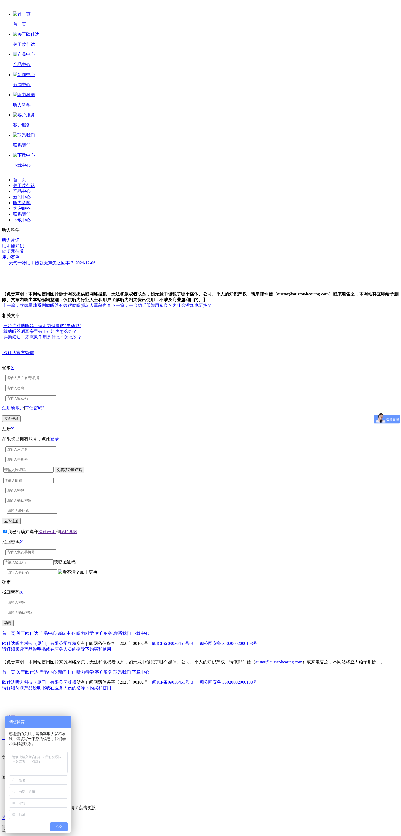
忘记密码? (34, 408)
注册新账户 (13, 408)
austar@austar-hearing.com (278, 662)
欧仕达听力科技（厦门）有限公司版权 (39, 643)
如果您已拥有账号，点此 (30, 439)
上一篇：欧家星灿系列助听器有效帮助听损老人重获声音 (56, 305)
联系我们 (22, 214)
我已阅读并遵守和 (42, 531)
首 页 (19, 179)
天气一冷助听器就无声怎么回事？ (38, 263)
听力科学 (22, 202)
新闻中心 (22, 197)
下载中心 (22, 220)
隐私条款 (68, 531)
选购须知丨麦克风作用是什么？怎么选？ (42, 337)
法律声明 (47, 531)
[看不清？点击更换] (77, 572)
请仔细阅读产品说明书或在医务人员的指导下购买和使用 (56, 649)
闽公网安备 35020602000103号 (228, 643)
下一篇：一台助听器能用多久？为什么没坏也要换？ (161, 305)
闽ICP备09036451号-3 (172, 643)
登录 (54, 439)
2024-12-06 (85, 263)
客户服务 (22, 208)
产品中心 (22, 191)
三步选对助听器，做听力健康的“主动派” (42, 325)
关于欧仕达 (24, 185)
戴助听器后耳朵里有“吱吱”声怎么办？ (40, 331)
